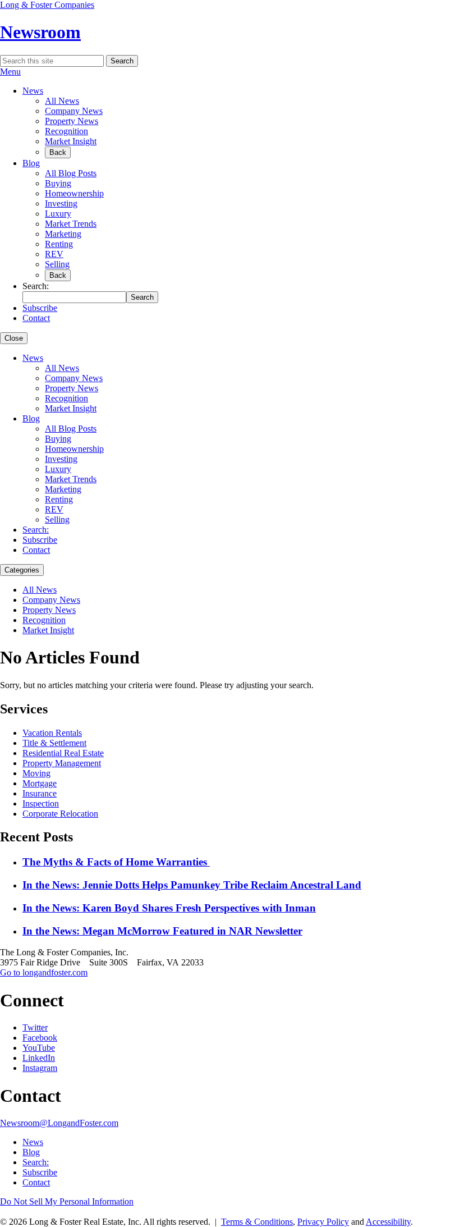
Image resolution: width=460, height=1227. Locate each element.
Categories (21, 570)
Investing (61, 203)
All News (62, 101)
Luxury (58, 213)
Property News (71, 121)
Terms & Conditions (257, 1221)
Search (122, 61)
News (32, 90)
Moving (36, 773)
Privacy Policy (323, 1221)
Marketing (63, 234)
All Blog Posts (70, 173)
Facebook (39, 1037)
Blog (31, 163)
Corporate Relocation (60, 813)
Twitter (35, 1027)
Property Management (61, 763)
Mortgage (39, 783)
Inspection (40, 803)
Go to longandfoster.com (44, 972)
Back (57, 152)
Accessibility (388, 1221)
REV (54, 254)
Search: (35, 529)
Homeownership (74, 193)
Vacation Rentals (52, 733)
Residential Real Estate (63, 753)
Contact (36, 318)
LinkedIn (38, 1058)
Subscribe (39, 308)
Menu (10, 71)
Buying (58, 183)
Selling (57, 264)
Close (13, 338)
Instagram (39, 1068)
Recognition (66, 131)
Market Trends (70, 223)
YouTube (38, 1047)
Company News (74, 111)
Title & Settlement (54, 743)
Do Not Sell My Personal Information (67, 1201)
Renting (59, 244)
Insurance (39, 793)
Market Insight (70, 141)
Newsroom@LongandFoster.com (59, 1123)
